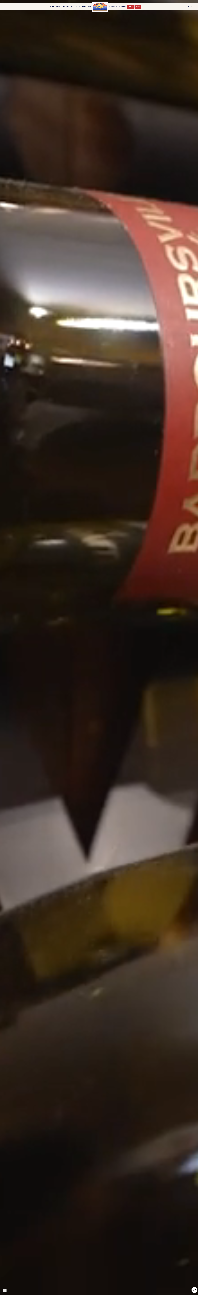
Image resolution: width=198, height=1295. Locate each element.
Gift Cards (113, 7)
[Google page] (195, 6)
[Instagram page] (192, 6)
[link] (100, 7)
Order (138, 7)
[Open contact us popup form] (194, 1290)
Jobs (89, 7)
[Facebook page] (188, 6)
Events (66, 7)
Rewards (122, 7)
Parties (74, 7)
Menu (52, 7)
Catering (82, 7)
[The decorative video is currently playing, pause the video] (5, 1290)
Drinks (58, 7)
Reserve (131, 7)
